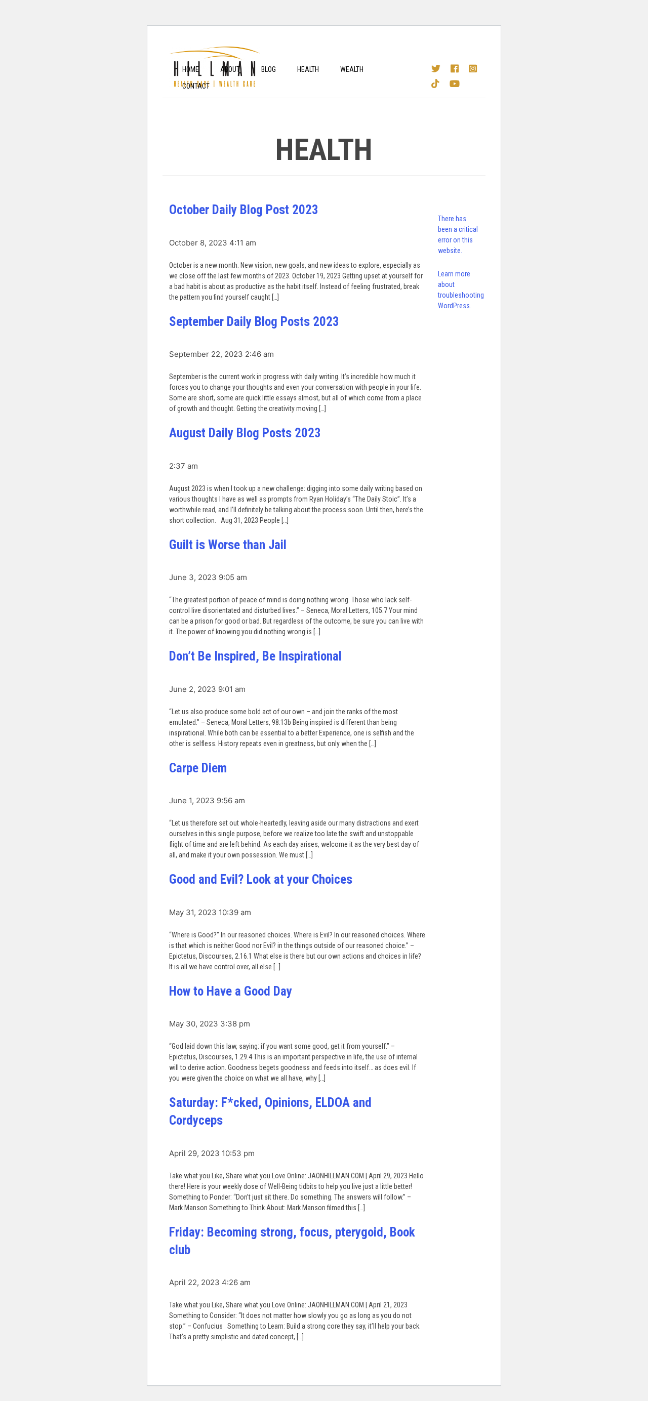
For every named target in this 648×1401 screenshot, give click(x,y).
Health (308, 69)
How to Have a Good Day (230, 991)
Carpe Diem (198, 768)
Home (190, 69)
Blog (268, 69)
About (230, 69)
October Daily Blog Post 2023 (243, 209)
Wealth (351, 69)
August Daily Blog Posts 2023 (245, 433)
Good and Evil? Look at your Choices (260, 879)
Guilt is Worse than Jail (228, 545)
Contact (196, 86)
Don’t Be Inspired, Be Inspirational (255, 656)
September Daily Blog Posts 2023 (254, 321)
